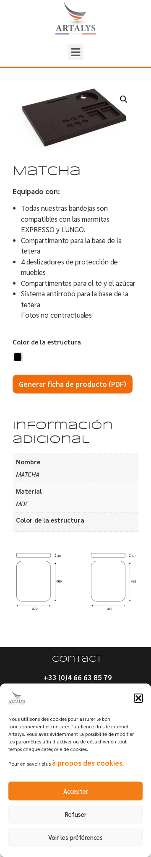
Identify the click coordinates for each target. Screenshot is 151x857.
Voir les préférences (75, 837)
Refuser (75, 814)
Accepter (75, 791)
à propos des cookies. (88, 762)
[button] (138, 698)
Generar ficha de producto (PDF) (72, 383)
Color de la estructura (47, 342)
